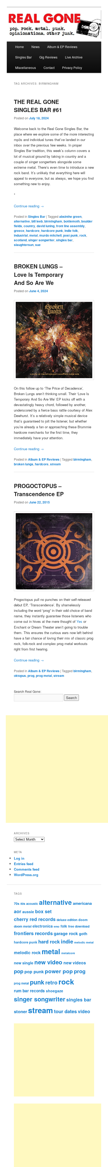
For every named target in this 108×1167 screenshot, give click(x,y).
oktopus (20, 675)
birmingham (53, 221)
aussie (28, 911)
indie (67, 941)
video (84, 1011)
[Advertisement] (59, 1059)
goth (83, 933)
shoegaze (54, 990)
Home (19, 46)
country (29, 226)
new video (48, 962)
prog (31, 675)
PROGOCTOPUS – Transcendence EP (39, 490)
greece (19, 230)
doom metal (22, 926)
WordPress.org (26, 874)
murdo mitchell (50, 235)
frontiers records (33, 933)
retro (51, 982)
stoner (20, 1011)
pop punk (34, 971)
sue (38, 244)
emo (57, 926)
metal (33, 235)
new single (23, 962)
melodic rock (27, 952)
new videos (74, 963)
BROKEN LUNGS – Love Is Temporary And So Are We (38, 274)
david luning (46, 226)
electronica (43, 926)
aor (17, 911)
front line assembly (70, 226)
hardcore (33, 230)
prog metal (44, 675)
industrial (21, 235)
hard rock (49, 941)
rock (82, 235)
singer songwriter (41, 240)
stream (55, 464)
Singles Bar (23, 57)
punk (37, 982)
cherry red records (35, 919)
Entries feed (23, 863)
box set (43, 911)
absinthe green (70, 216)
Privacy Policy (72, 67)
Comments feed (26, 869)
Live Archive (74, 57)
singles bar (64, 240)
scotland (20, 240)
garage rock (66, 933)
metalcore (68, 953)
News (35, 46)
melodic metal (84, 942)
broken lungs (23, 464)
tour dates (65, 1011)
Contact (49, 67)
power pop (59, 971)
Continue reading (29, 205)
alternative (22, 221)
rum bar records (29, 991)
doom (83, 919)
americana (82, 903)
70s (16, 903)
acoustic (32, 903)
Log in (19, 858)
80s (22, 903)
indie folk (71, 230)
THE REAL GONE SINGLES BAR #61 (38, 106)
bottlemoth (72, 221)
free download (78, 926)
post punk (70, 235)
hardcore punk (52, 230)
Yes (79, 621)
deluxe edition (67, 919)
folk (64, 926)
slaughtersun (24, 244)
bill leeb (37, 221)
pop (18, 971)
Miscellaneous (25, 67)
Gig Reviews (48, 57)
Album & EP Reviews (62, 46)
